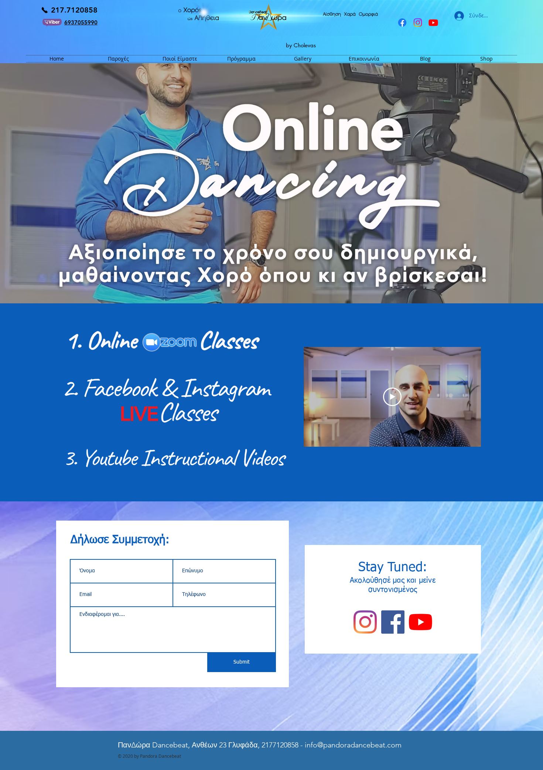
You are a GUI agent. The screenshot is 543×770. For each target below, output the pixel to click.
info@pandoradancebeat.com (353, 744)
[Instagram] (417, 22)
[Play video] (392, 397)
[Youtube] (433, 22)
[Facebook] (402, 22)
